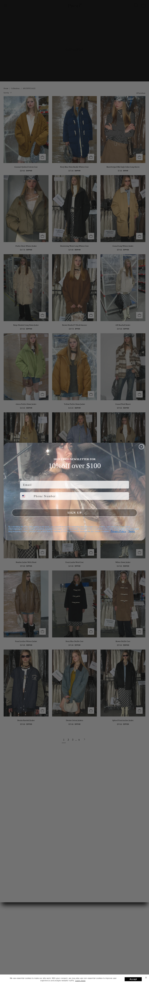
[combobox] (26, 496)
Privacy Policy (118, 531)
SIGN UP (74, 512)
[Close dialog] (141, 447)
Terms (131, 531)
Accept (133, 979)
